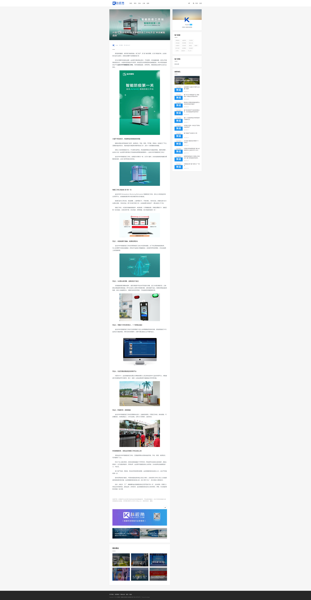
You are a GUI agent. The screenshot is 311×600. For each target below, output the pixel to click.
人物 (143, 3)
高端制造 (177, 40)
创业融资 (191, 48)
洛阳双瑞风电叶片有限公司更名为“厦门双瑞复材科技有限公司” (192, 157)
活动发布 (184, 45)
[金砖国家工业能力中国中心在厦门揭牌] (179, 90)
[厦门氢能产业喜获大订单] (179, 136)
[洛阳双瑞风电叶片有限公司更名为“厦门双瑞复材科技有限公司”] (179, 159)
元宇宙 (177, 50)
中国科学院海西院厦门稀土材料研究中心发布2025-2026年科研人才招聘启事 (192, 150)
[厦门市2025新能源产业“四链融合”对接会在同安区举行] (179, 98)
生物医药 (177, 45)
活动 (139, 3)
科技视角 (184, 43)
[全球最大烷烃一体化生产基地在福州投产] (179, 129)
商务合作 (123, 594)
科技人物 (191, 43)
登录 (196, 3)
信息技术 (183, 50)
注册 (200, 3)
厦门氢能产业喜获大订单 (190, 133)
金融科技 (184, 40)
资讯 (135, 3)
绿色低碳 (177, 43)
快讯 (131, 3)
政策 (148, 3)
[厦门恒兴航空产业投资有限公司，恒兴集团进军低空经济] (179, 113)
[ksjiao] (187, 19)
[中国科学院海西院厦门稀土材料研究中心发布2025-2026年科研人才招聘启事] (179, 152)
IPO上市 (189, 50)
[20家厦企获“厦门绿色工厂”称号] (179, 167)
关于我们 (111, 594)
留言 (127, 594)
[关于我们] (139, 517)
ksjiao (117, 45)
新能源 (190, 45)
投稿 (130, 594)
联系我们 (117, 594)
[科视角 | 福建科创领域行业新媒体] (118, 3)
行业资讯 (191, 40)
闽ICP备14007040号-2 (136, 597)
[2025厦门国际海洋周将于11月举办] (179, 144)
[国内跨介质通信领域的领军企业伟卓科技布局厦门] (179, 106)
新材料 (196, 45)
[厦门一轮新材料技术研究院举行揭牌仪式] (179, 121)
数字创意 (177, 48)
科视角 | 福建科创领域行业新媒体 (124, 597)
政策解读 (184, 48)
